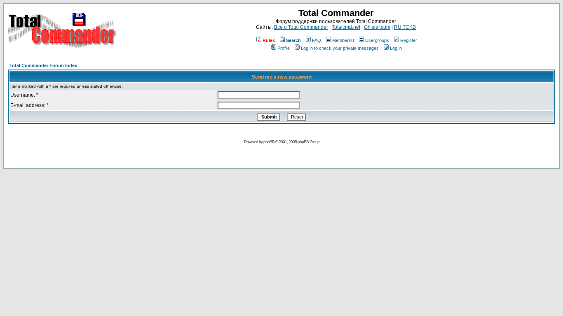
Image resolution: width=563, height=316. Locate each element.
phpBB (268, 141)
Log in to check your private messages (340, 48)
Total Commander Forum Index (43, 65)
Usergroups (377, 40)
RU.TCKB (405, 27)
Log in (396, 48)
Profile (283, 48)
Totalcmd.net (346, 27)
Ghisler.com (377, 27)
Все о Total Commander (301, 27)
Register (408, 40)
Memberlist (343, 40)
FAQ (316, 40)
